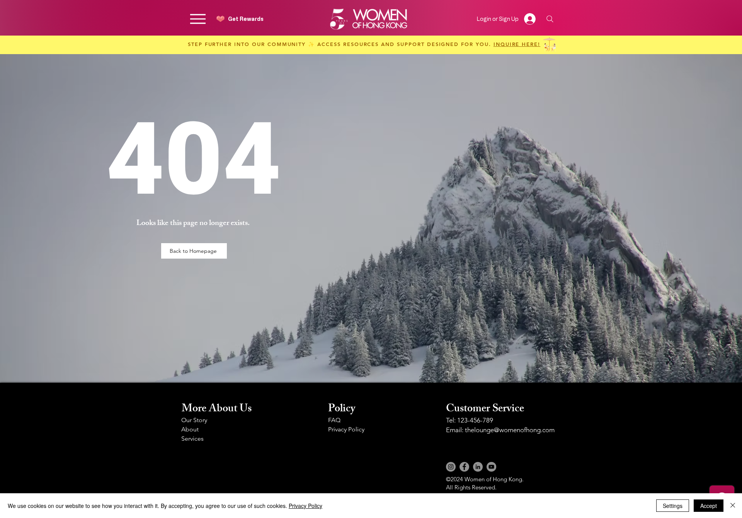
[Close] (732, 505)
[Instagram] (451, 467)
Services (192, 438)
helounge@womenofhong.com (511, 430)
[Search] (549, 18)
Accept (708, 505)
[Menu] (197, 19)
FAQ (334, 420)
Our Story (194, 420)
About (190, 429)
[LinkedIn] (478, 467)
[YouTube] (491, 467)
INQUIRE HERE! (517, 44)
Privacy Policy (346, 429)
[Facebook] (464, 467)
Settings (672, 505)
